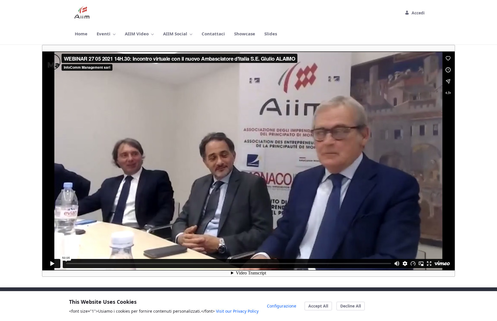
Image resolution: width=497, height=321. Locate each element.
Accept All (318, 306)
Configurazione (281, 306)
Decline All (350, 306)
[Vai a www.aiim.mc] (83, 13)
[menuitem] (81, 34)
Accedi (418, 13)
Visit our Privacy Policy (237, 311)
